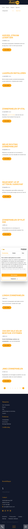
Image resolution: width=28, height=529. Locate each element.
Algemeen (18, 10)
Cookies (20, 516)
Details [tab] (14, 253)
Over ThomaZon (6, 405)
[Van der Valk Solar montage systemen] (14, 319)
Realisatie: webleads (13, 518)
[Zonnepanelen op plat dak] (14, 208)
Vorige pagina (5, 388)
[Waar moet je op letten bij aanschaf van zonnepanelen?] (14, 170)
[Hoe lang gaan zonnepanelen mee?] (14, 246)
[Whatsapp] (5, 510)
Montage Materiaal (6, 424)
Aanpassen (13, 278)
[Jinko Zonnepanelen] (14, 357)
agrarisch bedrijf (11, 114)
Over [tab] (23, 253)
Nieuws (7, 7)
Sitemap (4, 518)
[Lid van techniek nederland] (14, 467)
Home (3, 7)
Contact (4, 413)
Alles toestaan (14, 275)
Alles (13, 10)
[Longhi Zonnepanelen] (14, 284)
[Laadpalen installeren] (14, 61)
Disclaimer (4, 516)
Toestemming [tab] (5, 253)
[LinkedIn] (3, 510)
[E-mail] (7, 510)
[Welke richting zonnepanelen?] (14, 133)
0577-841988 (6, 504)
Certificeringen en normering (8, 411)
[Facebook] (10, 510)
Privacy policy (12, 516)
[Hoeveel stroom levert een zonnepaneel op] (14, 24)
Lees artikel (6, 49)
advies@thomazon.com (9, 506)
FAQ (3, 409)
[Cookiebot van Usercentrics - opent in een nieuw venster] (21, 249)
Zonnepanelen (5, 419)
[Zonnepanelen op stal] (14, 97)
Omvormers (5, 421)
